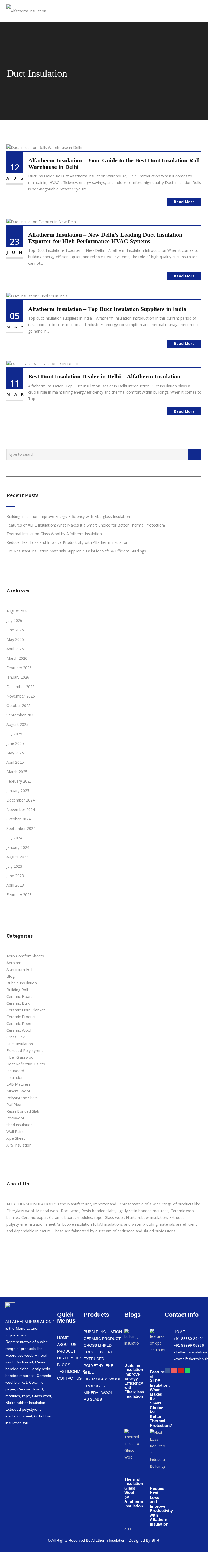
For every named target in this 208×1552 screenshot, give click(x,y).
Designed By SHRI (144, 1540)
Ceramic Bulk (18, 1003)
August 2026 (17, 611)
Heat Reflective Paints (25, 1064)
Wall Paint (15, 1131)
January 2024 (17, 847)
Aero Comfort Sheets (25, 955)
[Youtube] (181, 1370)
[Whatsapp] (187, 1370)
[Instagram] (174, 1370)
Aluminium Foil (19, 969)
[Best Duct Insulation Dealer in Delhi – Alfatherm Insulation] (42, 363)
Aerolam (13, 962)
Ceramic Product (21, 1016)
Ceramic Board (19, 996)
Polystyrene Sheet (22, 1097)
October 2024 (18, 819)
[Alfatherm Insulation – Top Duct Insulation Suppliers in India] (37, 295)
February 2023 (19, 894)
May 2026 (15, 639)
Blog (10, 976)
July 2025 (14, 733)
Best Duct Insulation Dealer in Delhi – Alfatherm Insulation (104, 376)
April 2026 (15, 648)
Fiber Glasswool (20, 1057)
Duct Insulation (19, 1043)
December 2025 (20, 686)
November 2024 (20, 809)
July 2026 (14, 620)
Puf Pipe (13, 1104)
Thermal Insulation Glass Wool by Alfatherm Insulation (54, 533)
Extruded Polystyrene (25, 1050)
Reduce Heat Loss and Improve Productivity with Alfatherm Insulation (67, 542)
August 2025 (17, 724)
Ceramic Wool (18, 1030)
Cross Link (15, 1037)
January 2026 (17, 677)
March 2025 (16, 771)
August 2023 (17, 856)
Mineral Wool (18, 1091)
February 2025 (19, 781)
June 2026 (15, 629)
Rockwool (15, 1118)
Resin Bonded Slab (22, 1111)
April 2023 (15, 885)
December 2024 (20, 800)
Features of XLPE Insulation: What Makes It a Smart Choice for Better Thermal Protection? (85, 525)
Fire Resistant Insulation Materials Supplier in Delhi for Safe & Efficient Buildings (76, 551)
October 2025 (18, 705)
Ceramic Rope (18, 1023)
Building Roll (17, 989)
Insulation (15, 1077)
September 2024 (20, 828)
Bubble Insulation (21, 982)
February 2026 (19, 667)
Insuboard (15, 1070)
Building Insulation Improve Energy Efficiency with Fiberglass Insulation (68, 516)
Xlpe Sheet (15, 1138)
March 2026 (16, 658)
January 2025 (17, 790)
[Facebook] (167, 1370)
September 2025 (20, 715)
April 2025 (15, 762)
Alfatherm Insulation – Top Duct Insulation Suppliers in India (107, 309)
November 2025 (20, 696)
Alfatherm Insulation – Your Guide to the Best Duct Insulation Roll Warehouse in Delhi (114, 163)
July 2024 (14, 837)
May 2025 (15, 752)
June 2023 (15, 875)
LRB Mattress (18, 1084)
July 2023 (14, 866)
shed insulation (19, 1124)
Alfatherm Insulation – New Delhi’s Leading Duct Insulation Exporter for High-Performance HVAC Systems (105, 237)
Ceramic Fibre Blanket (25, 1010)
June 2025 (15, 743)
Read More (184, 201)
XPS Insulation (18, 1145)
